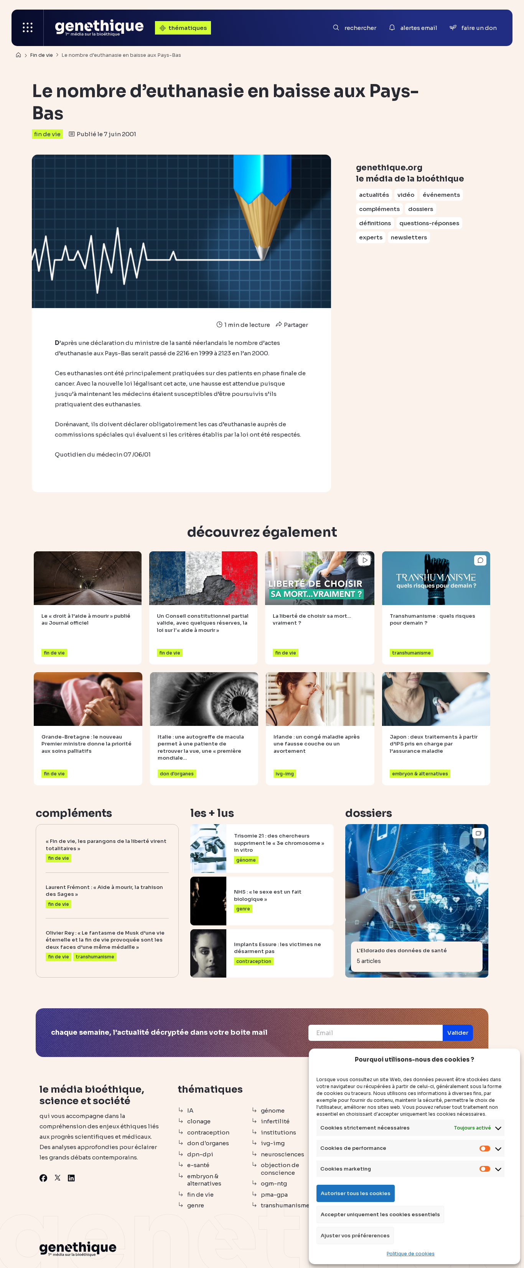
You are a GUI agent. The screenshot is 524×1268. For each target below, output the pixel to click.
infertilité (275, 1121)
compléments (379, 209)
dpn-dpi (200, 1154)
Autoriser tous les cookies (356, 1193)
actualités (374, 194)
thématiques (187, 27)
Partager (295, 324)
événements (441, 194)
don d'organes (208, 1143)
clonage (199, 1121)
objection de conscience (280, 1168)
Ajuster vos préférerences (355, 1235)
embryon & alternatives (204, 1179)
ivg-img (273, 1143)
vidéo (405, 194)
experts (370, 237)
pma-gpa (274, 1194)
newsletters (409, 237)
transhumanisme (285, 1205)
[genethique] (99, 27)
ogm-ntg (274, 1183)
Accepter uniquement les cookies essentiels (380, 1214)
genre (195, 1205)
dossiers (420, 209)
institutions (278, 1132)
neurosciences (282, 1154)
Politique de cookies (411, 1253)
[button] (458, 1033)
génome (273, 1110)
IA (190, 1110)
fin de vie (47, 134)
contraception (208, 1132)
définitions (375, 223)
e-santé (198, 1165)
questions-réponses (429, 223)
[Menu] (28, 28)
